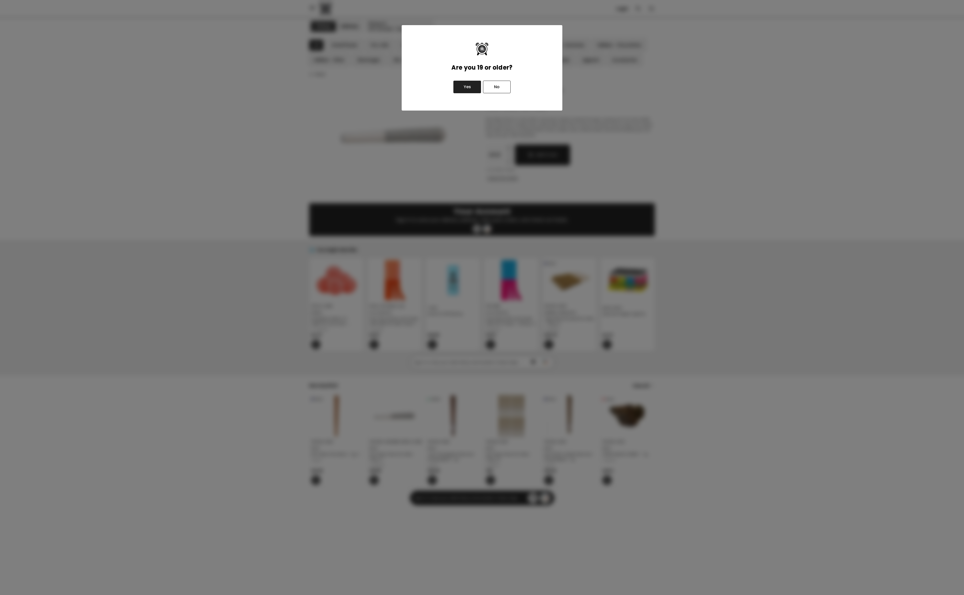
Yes (467, 87)
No (497, 87)
